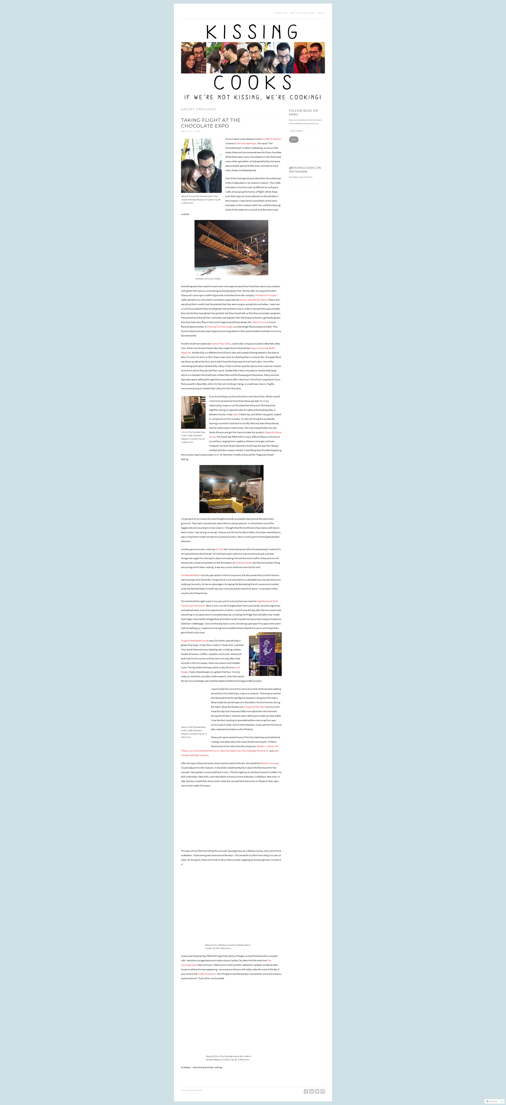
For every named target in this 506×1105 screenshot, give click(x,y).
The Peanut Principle (265, 295)
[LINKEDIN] (311, 1091)
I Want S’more (259, 322)
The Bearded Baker (190, 575)
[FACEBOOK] (305, 1091)
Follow (293, 139)
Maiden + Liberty (265, 746)
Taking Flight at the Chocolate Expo (211, 123)
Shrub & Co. (263, 750)
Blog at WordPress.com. (191, 1090)
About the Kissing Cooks (302, 13)
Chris (198, 131)
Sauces (201, 605)
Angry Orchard (258, 348)
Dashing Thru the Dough (219, 326)
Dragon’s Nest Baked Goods (195, 640)
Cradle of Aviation (272, 139)
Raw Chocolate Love (230, 750)
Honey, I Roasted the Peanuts (254, 300)
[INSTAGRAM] (322, 1091)
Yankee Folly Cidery (221, 343)
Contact (321, 13)
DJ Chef (219, 549)
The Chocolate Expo (246, 143)
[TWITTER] (316, 1091)
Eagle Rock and (265, 601)
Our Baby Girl (281, 13)
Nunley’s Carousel (270, 763)
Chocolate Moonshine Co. (206, 750)
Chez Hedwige (248, 750)
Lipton (236, 414)
